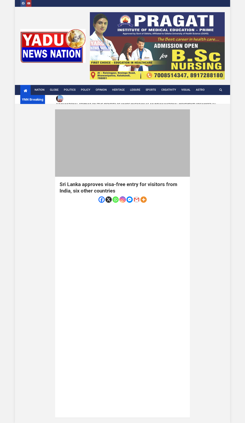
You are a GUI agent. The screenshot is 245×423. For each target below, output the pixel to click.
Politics (70, 89)
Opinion (101, 89)
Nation (39, 89)
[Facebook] (101, 199)
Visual (185, 89)
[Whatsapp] (115, 199)
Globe (54, 89)
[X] (108, 199)
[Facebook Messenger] (129, 199)
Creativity (168, 89)
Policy (85, 89)
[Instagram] (122, 199)
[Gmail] (136, 199)
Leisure (135, 89)
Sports (151, 89)
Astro (200, 89)
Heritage (118, 89)
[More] (143, 199)
